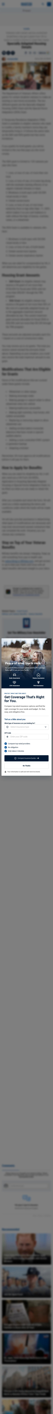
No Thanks (26, 766)
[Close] (47, 642)
